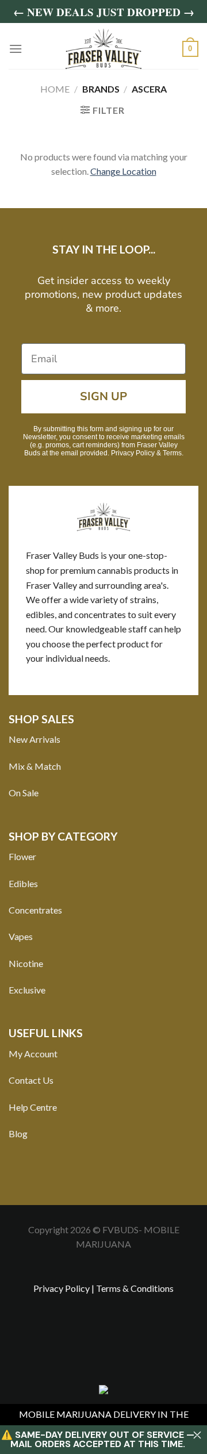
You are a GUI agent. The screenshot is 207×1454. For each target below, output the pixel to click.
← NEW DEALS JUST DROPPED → (103, 12)
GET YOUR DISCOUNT (103, 786)
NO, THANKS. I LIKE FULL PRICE (103, 813)
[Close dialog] (196, 597)
